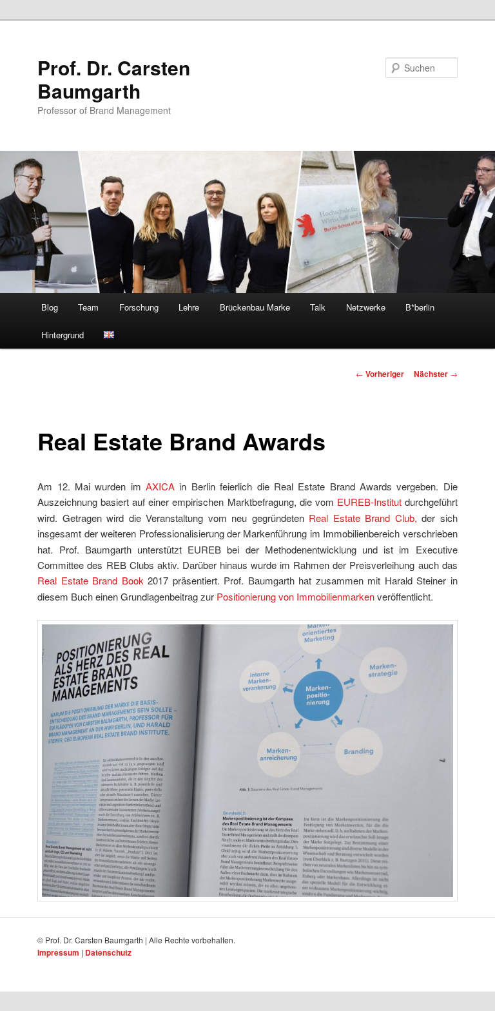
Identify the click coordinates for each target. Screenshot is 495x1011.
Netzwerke (365, 307)
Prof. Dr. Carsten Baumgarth (113, 78)
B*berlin (419, 307)
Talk (317, 307)
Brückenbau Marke (255, 307)
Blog (49, 307)
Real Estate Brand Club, (362, 518)
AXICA (160, 486)
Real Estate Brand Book (90, 580)
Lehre (189, 307)
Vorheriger (380, 374)
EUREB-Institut (369, 501)
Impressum (58, 952)
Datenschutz (108, 952)
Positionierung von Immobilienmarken (295, 596)
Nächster (436, 374)
